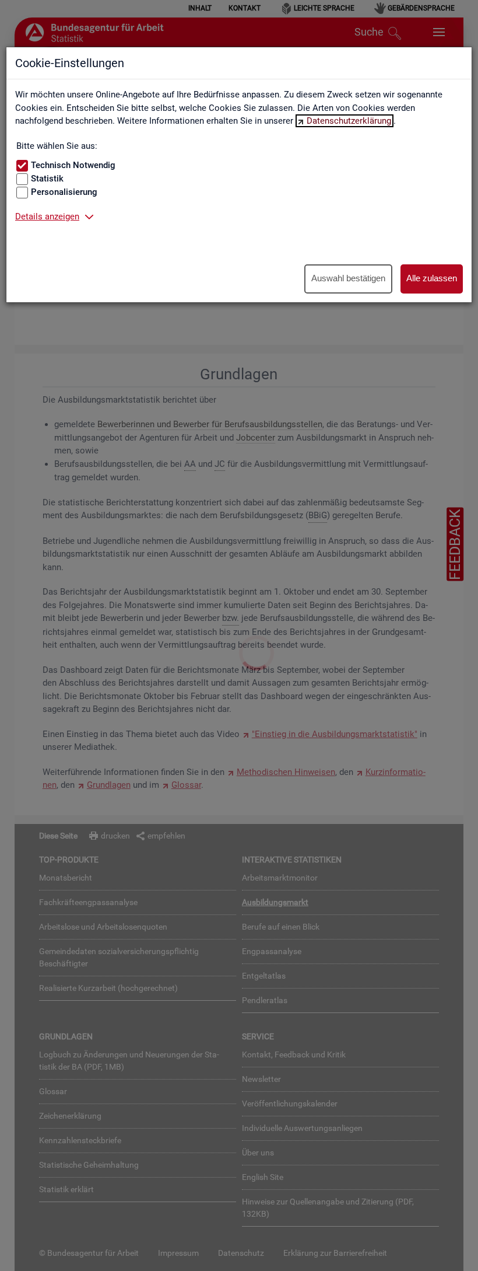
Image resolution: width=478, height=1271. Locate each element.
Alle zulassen (431, 278)
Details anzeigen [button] (47, 216)
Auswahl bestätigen (348, 278)
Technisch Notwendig (73, 165)
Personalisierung (64, 192)
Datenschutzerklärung (349, 121)
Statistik (47, 178)
